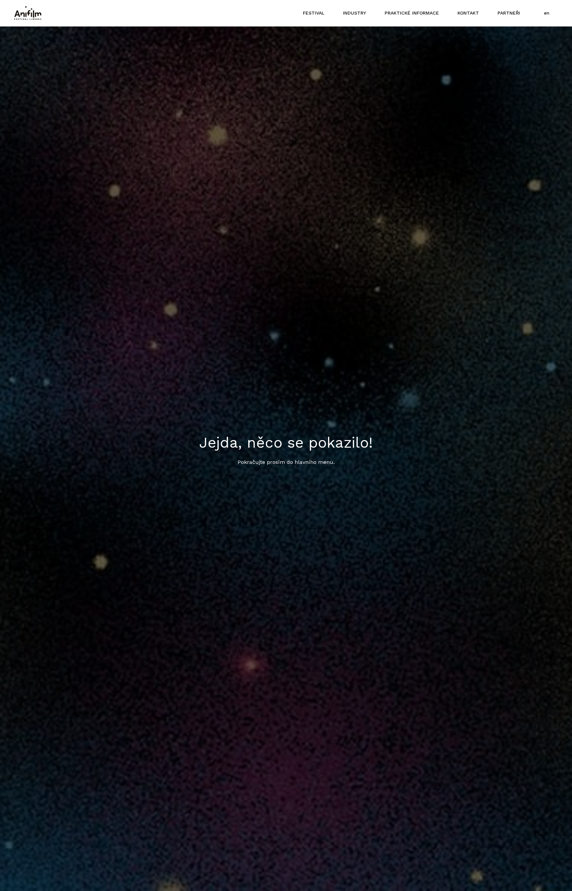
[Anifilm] (27, 13)
